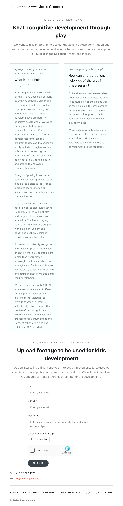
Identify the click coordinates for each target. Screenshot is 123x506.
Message (33, 415)
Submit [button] (38, 463)
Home (14, 492)
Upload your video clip (41, 433)
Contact (93, 492)
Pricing (48, 492)
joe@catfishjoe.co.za (27, 478)
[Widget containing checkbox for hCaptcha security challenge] (50, 450)
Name (31, 386)
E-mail (31, 400)
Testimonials (70, 492)
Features (30, 492)
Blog (108, 492)
